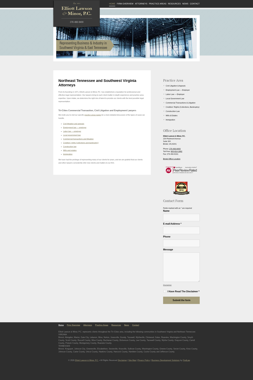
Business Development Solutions (166, 360)
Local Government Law (175, 99)
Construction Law (173, 111)
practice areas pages (92, 115)
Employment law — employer (74, 128)
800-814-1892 (176, 151)
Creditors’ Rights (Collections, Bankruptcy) (182, 107)
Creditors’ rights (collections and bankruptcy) (81, 143)
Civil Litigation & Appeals (176, 86)
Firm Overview (125, 4)
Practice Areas (157, 4)
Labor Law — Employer (175, 94)
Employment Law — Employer (178, 90)
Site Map (132, 360)
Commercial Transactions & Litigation (180, 103)
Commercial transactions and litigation (78, 139)
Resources (174, 4)
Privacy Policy (144, 360)
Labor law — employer (72, 131)
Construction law (69, 147)
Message (168, 249)
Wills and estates (70, 150)
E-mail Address (172, 224)
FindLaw (186, 360)
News (185, 4)
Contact (195, 4)
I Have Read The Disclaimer (183, 291)
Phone (166, 236)
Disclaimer (167, 285)
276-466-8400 (175, 149)
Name (166, 211)
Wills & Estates (171, 116)
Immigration (67, 154)
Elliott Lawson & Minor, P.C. (87, 360)
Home (112, 4)
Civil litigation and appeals (73, 124)
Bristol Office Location (171, 159)
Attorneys (141, 4)
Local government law (72, 135)
